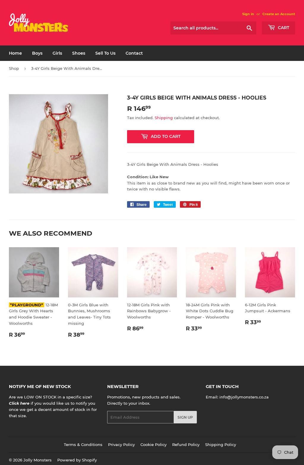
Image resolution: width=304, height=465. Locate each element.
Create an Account (278, 14)
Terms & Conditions (83, 444)
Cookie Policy (153, 444)
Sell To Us (105, 53)
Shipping (164, 117)
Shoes (78, 53)
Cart (283, 27)
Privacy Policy (121, 444)
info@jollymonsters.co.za (244, 397)
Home (15, 53)
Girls (57, 53)
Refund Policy (186, 444)
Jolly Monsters (37, 460)
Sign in (248, 14)
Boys (37, 53)
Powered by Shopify (77, 460)
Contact (134, 53)
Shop (14, 68)
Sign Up (185, 417)
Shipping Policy (220, 444)
